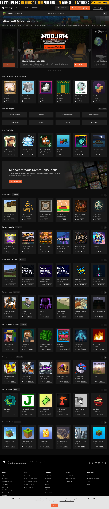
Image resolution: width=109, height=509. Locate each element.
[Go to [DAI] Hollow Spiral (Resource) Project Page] (99, 275)
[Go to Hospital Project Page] (28, 307)
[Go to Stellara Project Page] (81, 145)
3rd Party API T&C (28, 487)
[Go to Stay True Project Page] (63, 340)
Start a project (27, 476)
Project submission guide (30, 478)
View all (15, 194)
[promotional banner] (54, 2)
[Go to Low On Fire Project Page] (99, 340)
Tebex (88, 481)
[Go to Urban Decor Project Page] (45, 91)
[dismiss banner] (106, 3)
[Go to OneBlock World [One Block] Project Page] (99, 437)
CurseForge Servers (50, 492)
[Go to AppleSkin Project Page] (99, 405)
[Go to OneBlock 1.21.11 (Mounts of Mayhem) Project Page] (28, 437)
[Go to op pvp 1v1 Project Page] (45, 307)
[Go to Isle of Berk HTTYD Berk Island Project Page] (63, 437)
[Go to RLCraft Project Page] (99, 372)
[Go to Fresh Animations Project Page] (10, 340)
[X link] (102, 463)
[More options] (105, 8)
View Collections (15, 181)
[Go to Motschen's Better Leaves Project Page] (45, 340)
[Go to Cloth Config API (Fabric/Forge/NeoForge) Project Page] (45, 405)
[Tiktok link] (93, 463)
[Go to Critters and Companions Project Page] (10, 145)
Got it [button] (54, 505)
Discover (10, 13)
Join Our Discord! (49, 476)
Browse (17, 8)
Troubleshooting (70, 478)
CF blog (47, 481)
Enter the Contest (80, 65)
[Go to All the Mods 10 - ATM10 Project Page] (10, 372)
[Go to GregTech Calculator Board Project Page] (28, 210)
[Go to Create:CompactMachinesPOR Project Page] (45, 210)
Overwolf (89, 476)
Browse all (102, 109)
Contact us (69, 481)
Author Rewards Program (30, 481)
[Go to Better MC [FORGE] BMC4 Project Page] (45, 372)
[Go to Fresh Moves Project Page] (28, 340)
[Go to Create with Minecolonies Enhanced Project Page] (28, 242)
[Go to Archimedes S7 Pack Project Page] (63, 242)
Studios (35, 8)
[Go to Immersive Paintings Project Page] (10, 91)
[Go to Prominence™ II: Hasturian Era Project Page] (63, 372)
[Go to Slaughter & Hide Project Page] (81, 210)
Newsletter (48, 484)
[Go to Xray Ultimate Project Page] (81, 340)
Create (26, 8)
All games (4, 476)
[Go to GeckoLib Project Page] (10, 405)
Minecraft (4, 478)
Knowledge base (70, 476)
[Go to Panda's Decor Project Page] (28, 91)
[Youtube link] (96, 463)
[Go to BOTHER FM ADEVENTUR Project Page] (45, 242)
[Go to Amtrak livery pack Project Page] (10, 275)
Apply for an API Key (29, 484)
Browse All (18, 13)
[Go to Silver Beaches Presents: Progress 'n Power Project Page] (10, 242)
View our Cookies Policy (67, 500)
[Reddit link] (106, 463)
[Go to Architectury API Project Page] (63, 405)
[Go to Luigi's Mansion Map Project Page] (99, 307)
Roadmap (47, 487)
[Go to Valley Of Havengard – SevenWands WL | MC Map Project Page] (10, 307)
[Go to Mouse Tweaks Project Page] (81, 405)
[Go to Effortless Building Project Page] (81, 91)
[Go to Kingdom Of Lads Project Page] (81, 242)
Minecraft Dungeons (7, 492)
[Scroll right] (105, 195)
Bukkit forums (48, 490)
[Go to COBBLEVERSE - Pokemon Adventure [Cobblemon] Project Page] (81, 372)
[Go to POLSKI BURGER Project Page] (63, 210)
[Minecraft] (4, 13)
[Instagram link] (89, 463)
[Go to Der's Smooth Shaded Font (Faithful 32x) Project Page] (45, 275)
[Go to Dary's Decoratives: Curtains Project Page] (63, 91)
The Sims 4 (5, 484)
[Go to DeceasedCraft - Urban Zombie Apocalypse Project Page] (28, 372)
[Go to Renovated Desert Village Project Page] (81, 307)
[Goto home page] (7, 8)
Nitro (88, 484)
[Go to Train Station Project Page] (63, 307)
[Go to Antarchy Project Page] (63, 145)
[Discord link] (99, 463)
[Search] (105, 13)
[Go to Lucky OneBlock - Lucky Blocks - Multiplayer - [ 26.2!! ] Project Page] (45, 437)
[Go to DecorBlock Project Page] (99, 91)
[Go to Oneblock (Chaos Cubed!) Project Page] (10, 437)
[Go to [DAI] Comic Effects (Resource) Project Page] (81, 275)
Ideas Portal (48, 478)
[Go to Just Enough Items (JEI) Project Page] (28, 405)
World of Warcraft (7, 481)
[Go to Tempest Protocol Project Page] (28, 145)
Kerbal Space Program (8, 490)
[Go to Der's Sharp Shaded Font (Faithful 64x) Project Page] (28, 275)
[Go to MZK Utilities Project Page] (99, 210)
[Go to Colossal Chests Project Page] (10, 210)
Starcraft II (5, 487)
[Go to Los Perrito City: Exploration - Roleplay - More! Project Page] (81, 437)
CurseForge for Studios (93, 478)
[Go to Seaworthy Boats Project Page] (99, 145)
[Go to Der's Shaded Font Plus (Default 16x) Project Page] (63, 275)
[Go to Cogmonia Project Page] (99, 242)
